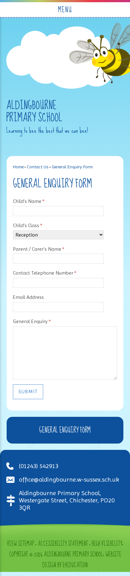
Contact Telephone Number (44, 273)
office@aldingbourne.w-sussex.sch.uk (69, 479)
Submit (28, 391)
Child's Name (28, 201)
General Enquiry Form (72, 166)
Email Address (28, 297)
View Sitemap (20, 544)
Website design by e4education (81, 560)
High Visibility (107, 544)
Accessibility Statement (63, 544)
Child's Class (27, 225)
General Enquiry (32, 321)
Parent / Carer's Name (38, 249)
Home (18, 166)
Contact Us (37, 166)
